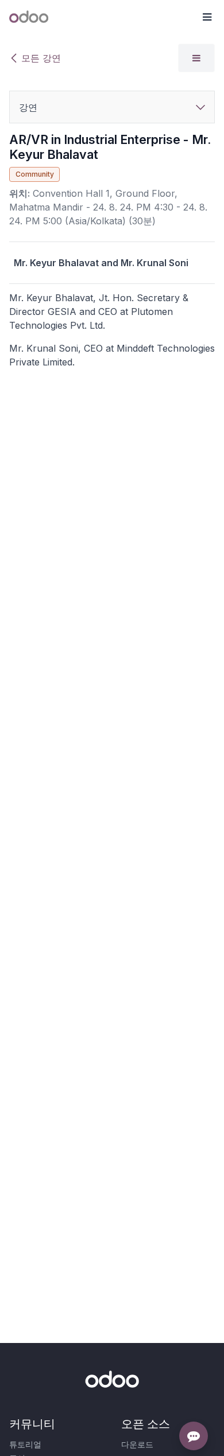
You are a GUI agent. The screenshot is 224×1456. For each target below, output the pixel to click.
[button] (207, 17)
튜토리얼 (25, 1444)
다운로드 (137, 1444)
